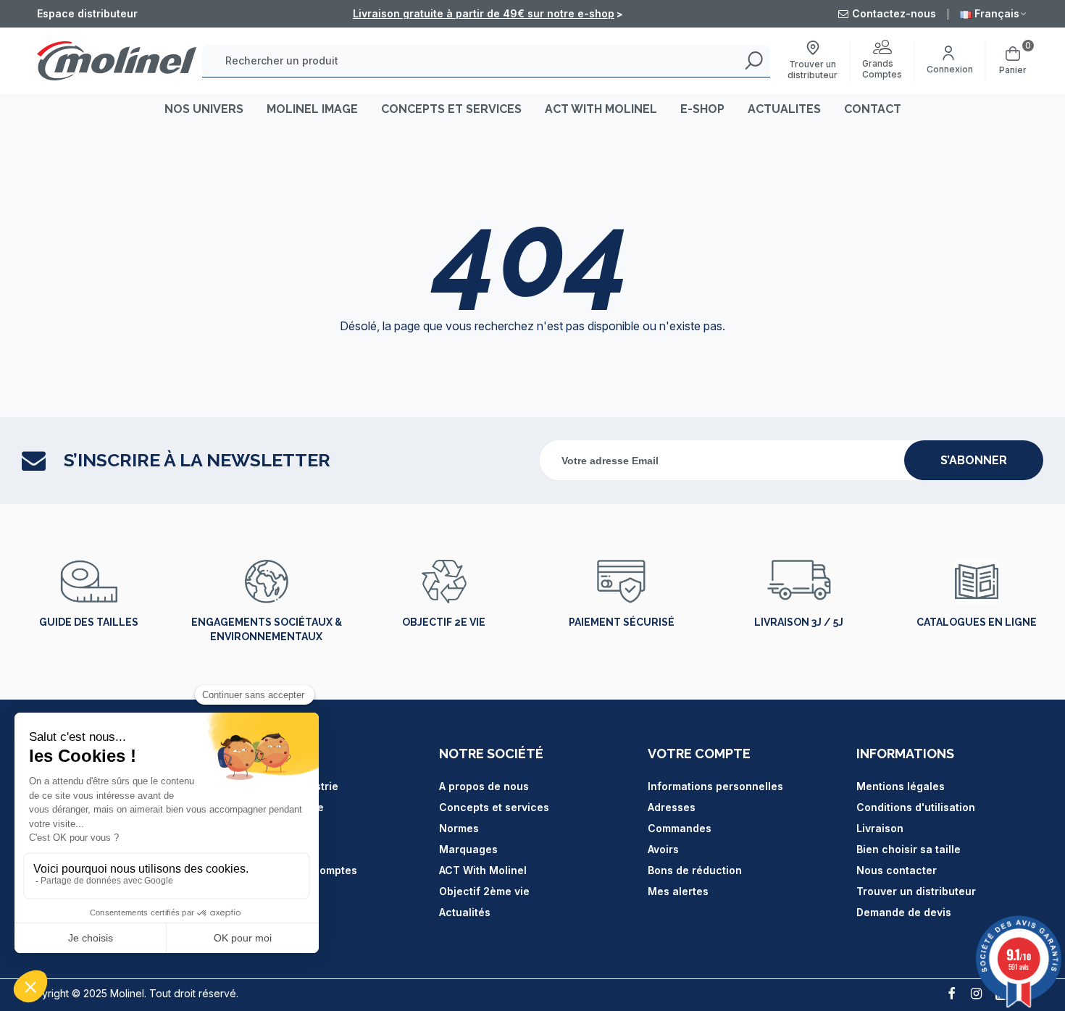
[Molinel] (116, 60)
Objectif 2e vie (443, 622)
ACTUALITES (784, 109)
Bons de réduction (695, 870)
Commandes (679, 828)
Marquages (468, 849)
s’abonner (973, 460)
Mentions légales (900, 786)
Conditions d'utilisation (915, 807)
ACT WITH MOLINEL (601, 109)
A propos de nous (484, 786)
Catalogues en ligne (976, 622)
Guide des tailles (88, 622)
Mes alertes (678, 891)
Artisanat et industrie (284, 786)
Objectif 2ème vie (484, 891)
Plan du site (260, 849)
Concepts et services (494, 807)
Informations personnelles (715, 786)
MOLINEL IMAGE (312, 109)
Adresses (672, 807)
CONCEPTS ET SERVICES (451, 109)
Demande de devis (903, 912)
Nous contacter (896, 870)
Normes (459, 828)
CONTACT (872, 109)
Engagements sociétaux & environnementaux (266, 629)
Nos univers (203, 109)
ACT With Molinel (483, 870)
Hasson (249, 828)
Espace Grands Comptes (293, 870)
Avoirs (663, 849)
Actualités (464, 912)
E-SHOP (702, 109)
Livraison (879, 828)
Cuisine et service (277, 807)
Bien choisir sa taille (908, 849)
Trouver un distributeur (916, 891)
